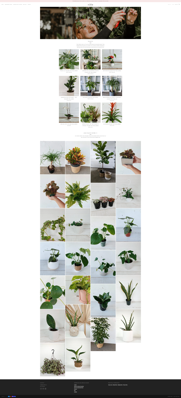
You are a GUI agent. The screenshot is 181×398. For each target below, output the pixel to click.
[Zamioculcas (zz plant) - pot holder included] (69, 86)
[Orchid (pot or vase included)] (69, 113)
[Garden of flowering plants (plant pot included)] (90, 59)
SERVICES (24, 4)
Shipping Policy (120, 384)
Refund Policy (115, 384)
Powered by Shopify (170, 396)
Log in (173, 4)
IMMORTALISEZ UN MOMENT (17, 4)
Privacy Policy (125, 384)
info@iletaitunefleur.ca (43, 384)
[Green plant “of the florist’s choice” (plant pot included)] (90, 113)
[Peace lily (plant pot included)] (69, 59)
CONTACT (29, 4)
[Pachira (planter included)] (90, 86)
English (169, 4)
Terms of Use (110, 384)
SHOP (2, 4)
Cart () (176, 4)
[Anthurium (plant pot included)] (112, 59)
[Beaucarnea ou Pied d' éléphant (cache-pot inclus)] (112, 86)
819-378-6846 (42, 386)
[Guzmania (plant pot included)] (112, 113)
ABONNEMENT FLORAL (8, 4)
